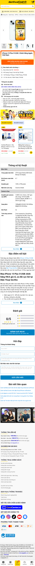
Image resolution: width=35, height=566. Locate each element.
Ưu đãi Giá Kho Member (6, 463)
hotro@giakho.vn (15, 443)
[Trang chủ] (17, 2)
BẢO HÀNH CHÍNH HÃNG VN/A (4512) (11, 86)
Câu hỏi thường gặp (5, 487)
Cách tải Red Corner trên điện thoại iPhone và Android (15, 390)
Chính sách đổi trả (5, 477)
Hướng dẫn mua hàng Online (8, 465)
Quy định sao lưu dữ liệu (7, 485)
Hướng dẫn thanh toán (6, 467)
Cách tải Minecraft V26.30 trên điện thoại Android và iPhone (17, 387)
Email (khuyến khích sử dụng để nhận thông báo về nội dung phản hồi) (16, 359)
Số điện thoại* (5, 354)
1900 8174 (15, 438)
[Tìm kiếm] (33, 6)
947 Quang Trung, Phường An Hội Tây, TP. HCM (12, 451)
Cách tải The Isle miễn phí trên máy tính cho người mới (15, 400)
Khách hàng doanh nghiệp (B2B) (9, 495)
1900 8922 (16, 70)
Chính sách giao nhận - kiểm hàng (9, 475)
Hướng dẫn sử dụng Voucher (8, 471)
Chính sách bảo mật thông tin (8, 479)
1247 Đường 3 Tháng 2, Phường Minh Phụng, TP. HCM (14, 454)
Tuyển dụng (4, 497)
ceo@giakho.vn (4, 557)
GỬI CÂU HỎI (17, 377)
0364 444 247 (15, 440)
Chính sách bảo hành (6, 482)
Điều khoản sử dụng (6, 499)
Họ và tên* (4, 348)
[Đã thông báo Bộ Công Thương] (8, 535)
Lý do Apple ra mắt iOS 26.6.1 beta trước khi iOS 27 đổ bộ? (16, 393)
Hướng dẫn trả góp (5, 469)
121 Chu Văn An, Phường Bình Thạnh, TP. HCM (12, 456)
